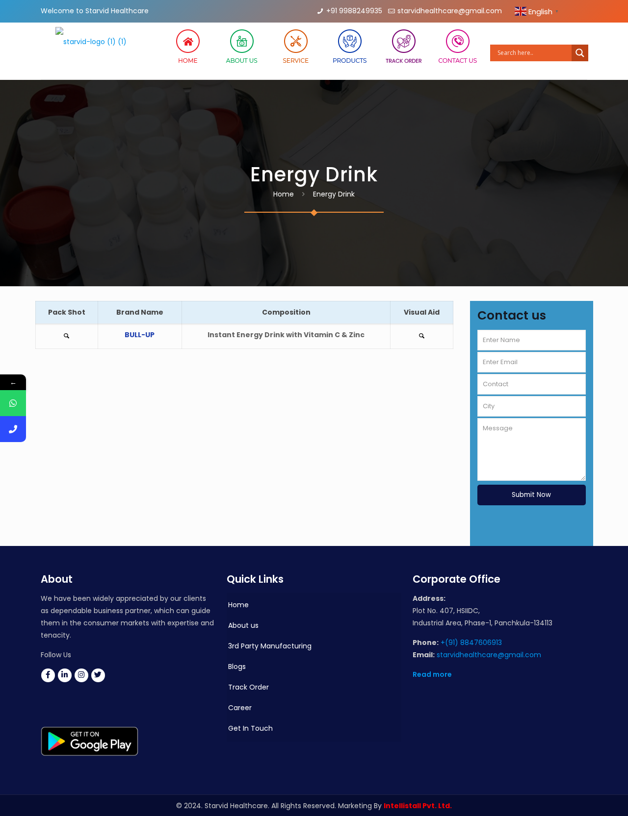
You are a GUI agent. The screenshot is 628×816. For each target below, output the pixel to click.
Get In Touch (250, 728)
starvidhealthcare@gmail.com (449, 11)
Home (283, 194)
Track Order (248, 687)
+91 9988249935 (354, 11)
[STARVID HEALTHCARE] (91, 51)
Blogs (237, 666)
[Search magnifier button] (580, 53)
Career (240, 708)
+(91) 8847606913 (471, 642)
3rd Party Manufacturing (270, 646)
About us (243, 625)
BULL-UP (140, 335)
